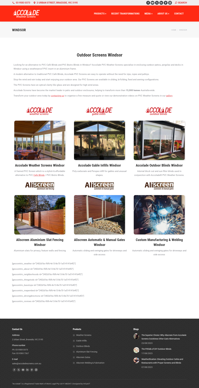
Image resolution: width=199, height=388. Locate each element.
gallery (169, 95)
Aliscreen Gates (83, 357)
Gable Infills (100, 165)
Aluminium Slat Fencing (86, 352)
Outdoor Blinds (160, 165)
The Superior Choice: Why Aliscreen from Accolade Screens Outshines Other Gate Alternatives (163, 337)
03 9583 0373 (23, 2)
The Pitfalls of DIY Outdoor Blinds (156, 349)
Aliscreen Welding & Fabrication (90, 363)
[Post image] (136, 336)
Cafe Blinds (39, 175)
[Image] (39, 140)
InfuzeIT (86, 384)
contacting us (57, 95)
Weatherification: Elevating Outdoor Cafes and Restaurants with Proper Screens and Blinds (162, 361)
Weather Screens (83, 335)
